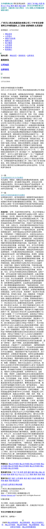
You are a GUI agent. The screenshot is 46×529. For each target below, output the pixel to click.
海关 (25, 478)
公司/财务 (19, 478)
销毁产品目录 (10, 38)
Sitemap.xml (11, 495)
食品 (29, 478)
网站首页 (8, 34)
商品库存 (15, 480)
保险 (38, 478)
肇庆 (16, 6)
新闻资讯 (8, 47)
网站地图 (18, 484)
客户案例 (8, 43)
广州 (33, 3)
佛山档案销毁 (34, 525)
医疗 (10, 478)
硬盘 (42, 478)
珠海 (8, 474)
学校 (2, 480)
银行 (14, 478)
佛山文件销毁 (14, 464)
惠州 (12, 6)
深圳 (29, 3)
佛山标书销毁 (22, 525)
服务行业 (8, 41)
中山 (8, 6)
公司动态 (5, 65)
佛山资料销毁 (25, 522)
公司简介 (8, 36)
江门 (4, 6)
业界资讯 (30, 55)
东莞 (40, 3)
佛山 (37, 3)
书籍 (10, 480)
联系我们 (8, 49)
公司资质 (8, 45)
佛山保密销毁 (13, 522)
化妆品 (33, 478)
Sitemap (3, 495)
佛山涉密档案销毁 (29, 527)
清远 (20, 6)
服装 (6, 480)
